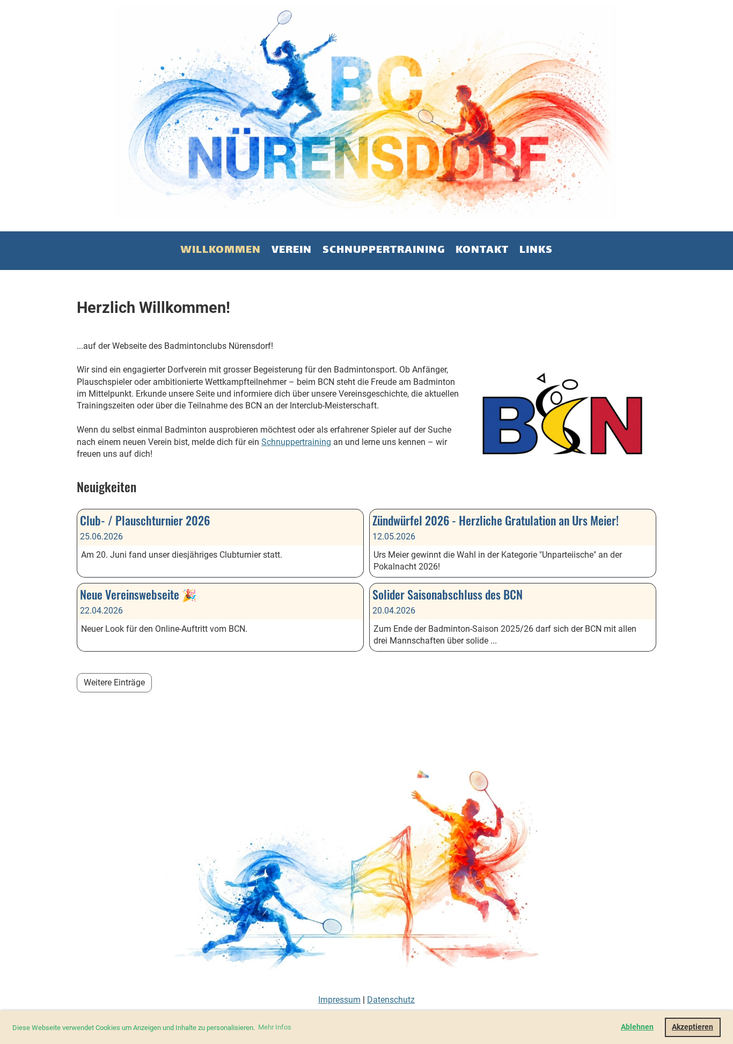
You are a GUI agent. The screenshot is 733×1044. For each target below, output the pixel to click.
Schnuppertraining (383, 250)
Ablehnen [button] (637, 1027)
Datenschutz (391, 1000)
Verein (292, 250)
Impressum (339, 1000)
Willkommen (220, 250)
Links (536, 250)
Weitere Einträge (114, 682)
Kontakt (482, 250)
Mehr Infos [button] (274, 1027)
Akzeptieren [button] (692, 1027)
